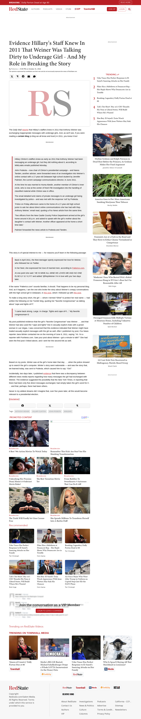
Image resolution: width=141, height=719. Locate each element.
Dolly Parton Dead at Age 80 (35, 2)
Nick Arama (41, 556)
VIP (62, 713)
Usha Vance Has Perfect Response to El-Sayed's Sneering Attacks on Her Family (19, 549)
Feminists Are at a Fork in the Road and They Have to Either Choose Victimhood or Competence (112, 239)
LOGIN (122, 9)
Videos (59, 9)
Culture (82, 709)
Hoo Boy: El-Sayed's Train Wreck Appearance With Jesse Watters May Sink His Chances (49, 580)
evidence (47, 373)
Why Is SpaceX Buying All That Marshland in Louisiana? (117, 663)
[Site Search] (129, 9)
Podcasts (47, 9)
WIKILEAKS (68, 411)
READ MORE (126, 2)
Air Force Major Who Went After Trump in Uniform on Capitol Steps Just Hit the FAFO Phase (76, 580)
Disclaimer (14, 399)
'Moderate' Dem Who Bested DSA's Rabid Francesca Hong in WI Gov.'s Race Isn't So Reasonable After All (112, 280)
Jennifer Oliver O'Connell (112, 168)
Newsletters (121, 709)
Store (68, 9)
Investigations (86, 701)
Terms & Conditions (105, 709)
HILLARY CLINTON (39, 411)
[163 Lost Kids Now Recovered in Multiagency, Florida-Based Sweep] (112, 346)
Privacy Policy (103, 713)
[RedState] (18, 9)
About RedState (68, 701)
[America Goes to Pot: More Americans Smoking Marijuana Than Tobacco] (112, 185)
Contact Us (66, 705)
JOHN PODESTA (55, 411)
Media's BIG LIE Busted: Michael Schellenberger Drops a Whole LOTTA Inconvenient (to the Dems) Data (54, 665)
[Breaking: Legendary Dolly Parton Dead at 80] (77, 536)
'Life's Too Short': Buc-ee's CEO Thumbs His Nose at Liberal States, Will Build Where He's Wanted (19, 580)
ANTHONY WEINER (22, 411)
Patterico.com (78, 268)
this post (47, 293)
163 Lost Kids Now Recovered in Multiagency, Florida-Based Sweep (112, 361)
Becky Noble (112, 205)
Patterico (14, 69)
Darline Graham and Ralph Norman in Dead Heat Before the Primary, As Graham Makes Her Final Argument (112, 161)
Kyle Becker (112, 327)
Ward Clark (112, 366)
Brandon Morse (112, 246)
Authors (35, 9)
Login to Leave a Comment (49, 611)
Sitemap (119, 705)
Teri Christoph (14, 556)
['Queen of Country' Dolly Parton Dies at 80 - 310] (23, 648)
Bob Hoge (12, 587)
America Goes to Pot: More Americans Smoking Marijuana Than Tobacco (112, 201)
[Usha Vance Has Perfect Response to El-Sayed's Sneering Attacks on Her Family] (21, 536)
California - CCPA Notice (123, 701)
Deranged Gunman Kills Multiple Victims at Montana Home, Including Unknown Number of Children (112, 320)
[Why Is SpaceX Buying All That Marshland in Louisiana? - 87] (117, 648)
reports (25, 130)
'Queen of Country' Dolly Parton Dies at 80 (20, 663)
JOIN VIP (111, 9)
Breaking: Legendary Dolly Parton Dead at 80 (76, 546)
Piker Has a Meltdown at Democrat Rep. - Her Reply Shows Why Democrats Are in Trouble (49, 549)
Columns (83, 713)
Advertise (101, 705)
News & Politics (86, 705)
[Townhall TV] (89, 9)
